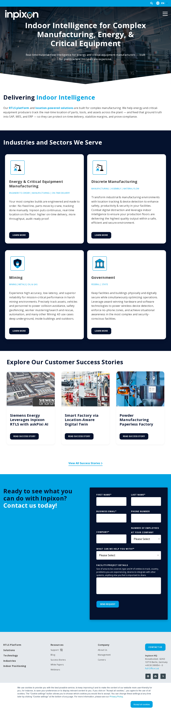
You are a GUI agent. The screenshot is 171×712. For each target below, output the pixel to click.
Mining (16, 277)
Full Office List (152, 668)
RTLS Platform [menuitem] (12, 645)
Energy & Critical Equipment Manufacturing (36, 183)
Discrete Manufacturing (114, 181)
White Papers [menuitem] (57, 665)
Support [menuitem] (55, 650)
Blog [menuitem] (53, 655)
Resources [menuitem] (57, 645)
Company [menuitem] (103, 645)
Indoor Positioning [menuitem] (14, 666)
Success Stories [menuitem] (58, 660)
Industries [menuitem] (9, 661)
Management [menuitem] (104, 655)
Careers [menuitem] (102, 660)
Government (103, 277)
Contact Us (155, 647)
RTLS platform (19, 108)
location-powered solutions (54, 108)
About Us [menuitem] (102, 650)
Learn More (19, 235)
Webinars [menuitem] (55, 670)
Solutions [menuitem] (9, 650)
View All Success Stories (84, 463)
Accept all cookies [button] (141, 704)
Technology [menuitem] (10, 655)
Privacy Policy (116, 696)
